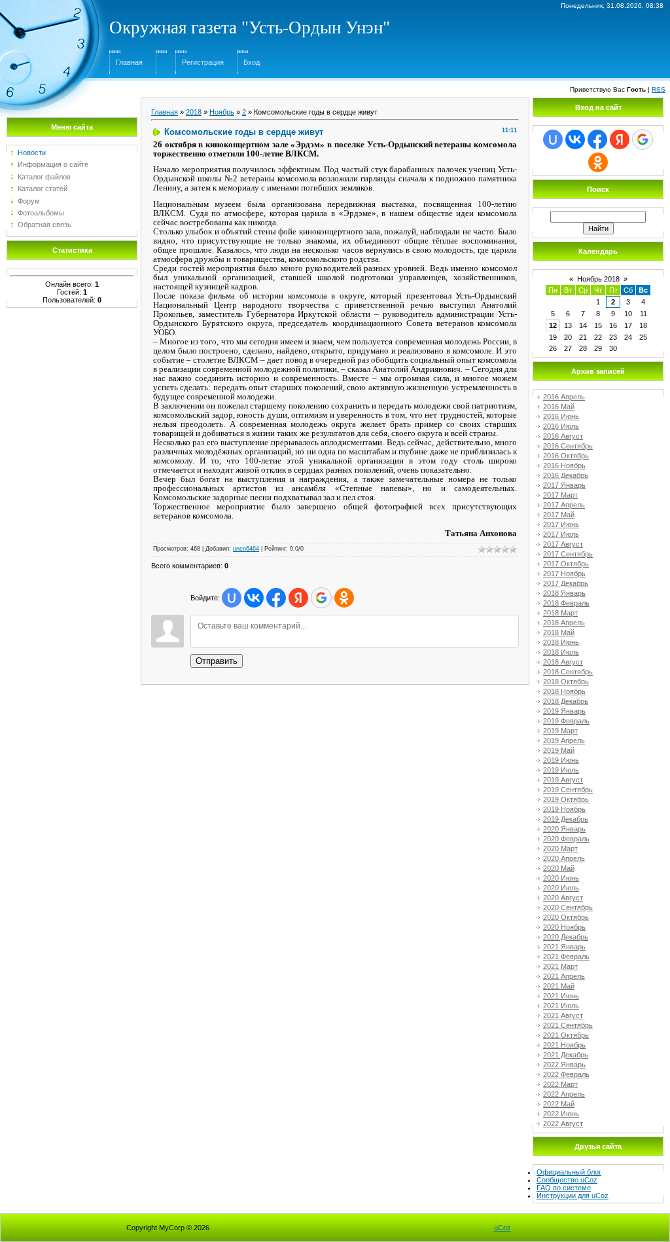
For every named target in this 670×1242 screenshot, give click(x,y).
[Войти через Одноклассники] (344, 598)
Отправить (217, 661)
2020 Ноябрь (564, 927)
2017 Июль (561, 534)
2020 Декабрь (565, 937)
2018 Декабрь (565, 701)
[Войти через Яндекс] (298, 598)
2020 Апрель (564, 858)
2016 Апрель (564, 397)
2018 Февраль (566, 603)
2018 (194, 112)
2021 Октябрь (566, 1035)
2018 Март (560, 613)
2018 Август (563, 662)
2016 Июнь (561, 416)
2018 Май (558, 632)
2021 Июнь (561, 996)
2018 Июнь (561, 642)
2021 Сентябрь (568, 1025)
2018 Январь (564, 593)
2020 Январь (564, 829)
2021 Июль (561, 1006)
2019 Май (558, 750)
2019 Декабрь (565, 819)
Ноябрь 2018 (598, 279)
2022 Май (558, 1104)
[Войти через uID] (231, 598)
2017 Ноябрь (564, 573)
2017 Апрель (564, 505)
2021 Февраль (566, 956)
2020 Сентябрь (568, 907)
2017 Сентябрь (568, 554)
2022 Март (560, 1084)
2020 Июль (561, 888)
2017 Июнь (561, 524)
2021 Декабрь (565, 1055)
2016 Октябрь (566, 456)
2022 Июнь (561, 1114)
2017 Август (563, 544)
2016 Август (563, 436)
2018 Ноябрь (564, 691)
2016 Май (558, 407)
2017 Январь (564, 485)
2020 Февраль (566, 839)
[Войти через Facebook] (276, 598)
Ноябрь (221, 112)
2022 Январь (564, 1064)
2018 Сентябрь (568, 672)
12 (553, 325)
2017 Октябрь (566, 564)
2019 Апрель (564, 740)
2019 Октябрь (566, 799)
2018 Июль (561, 652)
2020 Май (558, 868)
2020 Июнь (561, 878)
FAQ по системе (564, 1188)
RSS (658, 89)
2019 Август (563, 780)
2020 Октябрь (566, 917)
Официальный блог (569, 1172)
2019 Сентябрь (568, 790)
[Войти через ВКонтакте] (254, 598)
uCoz (502, 1228)
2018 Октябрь (566, 681)
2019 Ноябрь (564, 809)
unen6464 (246, 548)
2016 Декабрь (565, 475)
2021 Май (558, 986)
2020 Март (560, 848)
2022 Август (563, 1123)
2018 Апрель (564, 623)
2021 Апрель (564, 976)
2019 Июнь (561, 760)
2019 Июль (561, 770)
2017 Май (558, 515)
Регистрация (203, 62)
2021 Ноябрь (564, 1045)
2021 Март (560, 966)
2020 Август (563, 898)
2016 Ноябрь (564, 465)
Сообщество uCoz (567, 1180)
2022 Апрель (564, 1094)
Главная (129, 62)
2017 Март (560, 495)
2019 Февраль (566, 721)
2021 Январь (564, 947)
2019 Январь (564, 711)
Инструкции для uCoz (572, 1195)
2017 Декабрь (565, 583)
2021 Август (563, 1015)
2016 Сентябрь (568, 446)
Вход (251, 62)
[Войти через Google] (321, 597)
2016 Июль (561, 426)
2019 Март (560, 731)
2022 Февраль (566, 1074)
